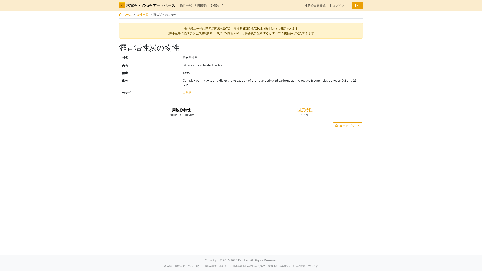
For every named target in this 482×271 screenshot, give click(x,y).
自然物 (187, 93)
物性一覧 (186, 5)
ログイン (338, 5)
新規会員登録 (316, 5)
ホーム (127, 15)
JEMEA (215, 5)
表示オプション (350, 126)
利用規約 (201, 5)
